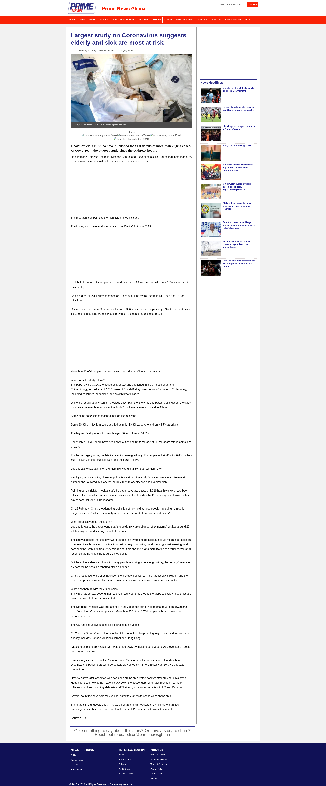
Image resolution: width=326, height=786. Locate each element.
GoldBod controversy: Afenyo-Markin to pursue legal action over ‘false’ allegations (239, 225)
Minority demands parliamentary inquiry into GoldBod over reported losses (238, 168)
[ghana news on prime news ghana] (82, 8)
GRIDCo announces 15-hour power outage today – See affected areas (236, 244)
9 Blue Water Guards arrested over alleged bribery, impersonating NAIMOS (237, 187)
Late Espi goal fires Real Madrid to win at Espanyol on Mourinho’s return (239, 264)
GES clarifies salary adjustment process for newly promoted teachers (237, 206)
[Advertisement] (131, 191)
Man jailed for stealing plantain (237, 145)
